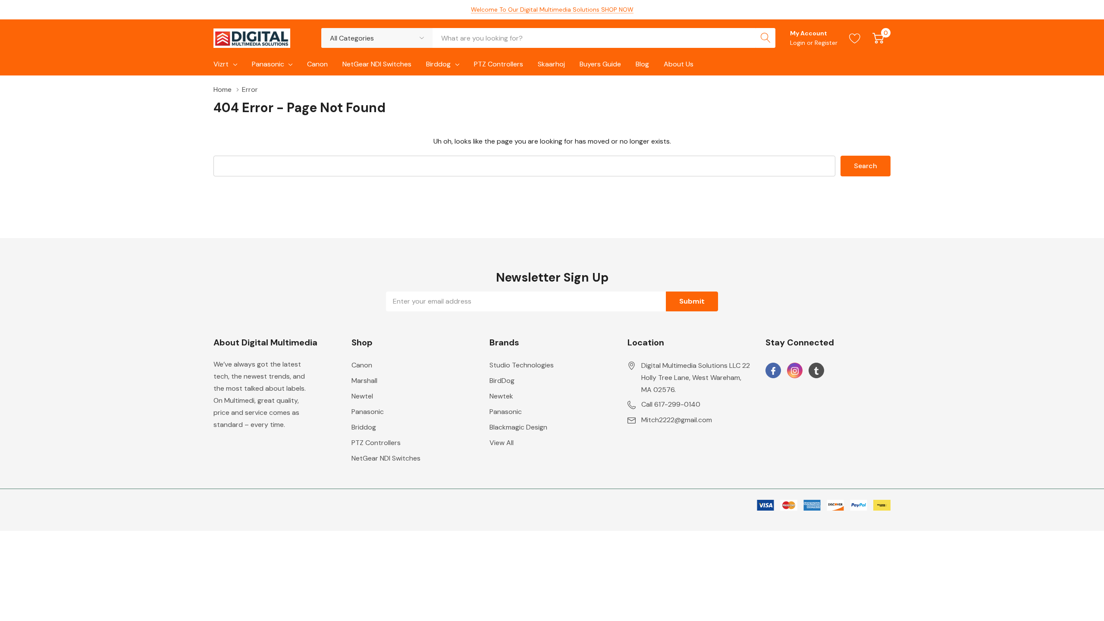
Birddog (438, 64)
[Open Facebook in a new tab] (773, 371)
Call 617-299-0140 (670, 404)
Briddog (363, 427)
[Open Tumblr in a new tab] (816, 371)
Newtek (501, 396)
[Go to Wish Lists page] (855, 38)
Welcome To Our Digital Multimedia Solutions (552, 9)
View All (501, 442)
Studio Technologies (521, 365)
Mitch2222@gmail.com (676, 419)
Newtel (362, 396)
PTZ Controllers (376, 442)
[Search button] (765, 38)
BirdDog (501, 380)
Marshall (364, 380)
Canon (361, 365)
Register (826, 43)
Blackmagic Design (518, 427)
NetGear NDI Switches (385, 458)
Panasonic (268, 64)
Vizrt (221, 64)
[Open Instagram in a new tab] (794, 371)
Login (798, 43)
